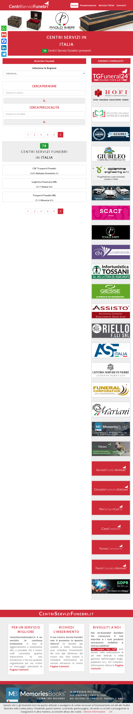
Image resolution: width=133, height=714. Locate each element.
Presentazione (88, 5)
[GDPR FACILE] (111, 586)
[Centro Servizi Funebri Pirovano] (111, 370)
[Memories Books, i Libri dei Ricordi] (66, 694)
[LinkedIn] (4, 47)
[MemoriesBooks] (111, 429)
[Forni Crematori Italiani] (111, 547)
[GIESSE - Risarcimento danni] (111, 291)
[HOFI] (111, 94)
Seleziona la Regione (44, 68)
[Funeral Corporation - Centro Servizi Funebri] (111, 390)
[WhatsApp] (4, 28)
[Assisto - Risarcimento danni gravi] (111, 311)
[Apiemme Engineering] (111, 173)
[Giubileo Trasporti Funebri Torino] (111, 153)
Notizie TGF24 (106, 5)
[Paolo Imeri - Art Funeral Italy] (111, 232)
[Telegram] (4, 54)
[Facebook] (4, 41)
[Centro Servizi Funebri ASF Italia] (111, 350)
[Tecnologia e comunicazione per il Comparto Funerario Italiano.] (111, 508)
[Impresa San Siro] (111, 134)
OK (110, 711)
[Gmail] (4, 34)
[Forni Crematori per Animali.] (111, 567)
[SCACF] (111, 213)
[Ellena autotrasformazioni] (111, 193)
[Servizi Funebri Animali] (111, 468)
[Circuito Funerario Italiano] (111, 488)
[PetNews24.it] (111, 448)
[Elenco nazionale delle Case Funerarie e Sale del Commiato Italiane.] (111, 527)
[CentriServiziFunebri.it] (29, 5)
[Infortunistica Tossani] (111, 271)
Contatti (121, 5)
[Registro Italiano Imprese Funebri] (111, 114)
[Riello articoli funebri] (111, 331)
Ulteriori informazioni (94, 711)
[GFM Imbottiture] (111, 252)
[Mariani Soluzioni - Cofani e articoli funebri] (111, 409)
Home (74, 5)
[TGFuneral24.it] (111, 75)
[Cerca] (44, 101)
